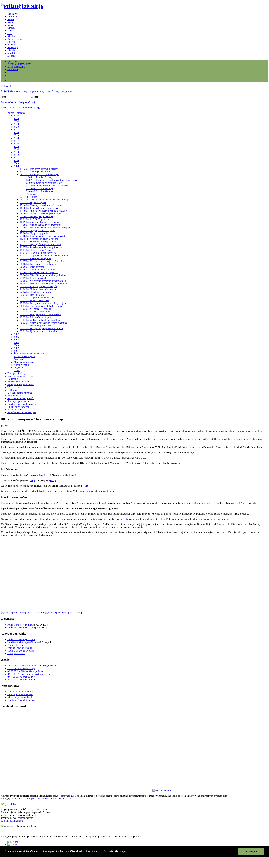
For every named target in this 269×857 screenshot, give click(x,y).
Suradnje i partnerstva (18, 401)
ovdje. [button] (123, 851)
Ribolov (11, 36)
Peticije (11, 44)
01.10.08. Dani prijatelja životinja (36, 216)
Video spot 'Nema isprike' (20, 694)
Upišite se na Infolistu (18, 406)
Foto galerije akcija (16, 373)
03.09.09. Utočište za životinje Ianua (44, 183)
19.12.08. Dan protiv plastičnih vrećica (39, 169)
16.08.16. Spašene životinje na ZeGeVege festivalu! (32, 665)
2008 (16, 166)
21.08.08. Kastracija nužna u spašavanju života (43, 236)
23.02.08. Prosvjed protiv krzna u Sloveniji (41, 314)
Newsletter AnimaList (18, 381)
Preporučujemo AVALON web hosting (20, 107)
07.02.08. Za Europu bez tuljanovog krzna (41, 320)
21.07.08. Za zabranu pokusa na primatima (41, 247)
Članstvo (11, 50)
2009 (16, 163)
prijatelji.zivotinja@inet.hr (126, 519)
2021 (16, 129)
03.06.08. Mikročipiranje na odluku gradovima (43, 275)
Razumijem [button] (251, 851)
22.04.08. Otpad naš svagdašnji (35, 292)
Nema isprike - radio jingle (20, 624)
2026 (16, 115)
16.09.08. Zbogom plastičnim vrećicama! (40, 222)
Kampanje (12, 47)
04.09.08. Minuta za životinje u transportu (40, 225)
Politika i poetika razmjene (20, 648)
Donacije (11, 55)
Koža (10, 22)
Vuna (10, 25)
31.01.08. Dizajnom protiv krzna (36, 325)
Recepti (11, 41)
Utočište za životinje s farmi (21, 627)
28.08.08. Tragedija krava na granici (37, 230)
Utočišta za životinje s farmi (21, 639)
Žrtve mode (19, 359)
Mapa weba (7, 102)
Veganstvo (12, 13)
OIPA (70, 798)
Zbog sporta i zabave (24, 362)
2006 (16, 336)
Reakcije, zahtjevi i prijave (20, 376)
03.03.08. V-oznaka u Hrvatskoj (36, 308)
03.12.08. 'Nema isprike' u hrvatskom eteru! (47, 185)
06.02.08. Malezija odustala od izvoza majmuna (43, 322)
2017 (16, 141)
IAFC (62, 798)
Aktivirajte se (14, 395)
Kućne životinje (15, 39)
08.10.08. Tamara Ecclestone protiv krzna (40, 213)
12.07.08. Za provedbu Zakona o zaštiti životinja (44, 255)
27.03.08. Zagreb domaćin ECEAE (37, 297)
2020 (16, 132)
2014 (16, 149)
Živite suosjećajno (16, 66)
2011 (16, 157)
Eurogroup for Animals (37, 798)
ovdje (43, 475)
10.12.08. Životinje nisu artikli (35, 171)
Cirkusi (11, 27)
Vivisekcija (12, 16)
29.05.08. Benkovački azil (33, 278)
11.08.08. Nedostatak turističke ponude (39, 239)
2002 (16, 348)
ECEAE (54, 798)
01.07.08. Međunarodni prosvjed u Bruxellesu (42, 261)
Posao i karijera (15, 409)
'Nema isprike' (33, 194)
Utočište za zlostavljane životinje (23, 642)
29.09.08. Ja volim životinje (39, 191)
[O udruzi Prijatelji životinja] (162, 790)
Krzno (10, 19)
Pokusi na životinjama (24, 356)
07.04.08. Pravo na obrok (32, 294)
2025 (16, 118)
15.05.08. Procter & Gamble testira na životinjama (44, 283)
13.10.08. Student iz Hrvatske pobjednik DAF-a (43, 211)
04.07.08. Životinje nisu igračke (35, 258)
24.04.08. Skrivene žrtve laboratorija (38, 289)
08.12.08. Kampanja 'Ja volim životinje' (39, 174)
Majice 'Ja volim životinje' (20, 691)
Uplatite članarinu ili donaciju (21, 404)
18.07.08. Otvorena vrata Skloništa (37, 250)
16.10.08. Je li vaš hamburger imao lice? (39, 208)
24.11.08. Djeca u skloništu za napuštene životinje (44, 199)
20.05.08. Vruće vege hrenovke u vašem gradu (43, 280)
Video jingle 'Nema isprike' (20, 697)
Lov (9, 33)
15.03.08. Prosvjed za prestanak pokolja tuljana (43, 303)
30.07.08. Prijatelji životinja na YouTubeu (40, 244)
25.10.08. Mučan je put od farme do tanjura (41, 205)
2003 (16, 345)
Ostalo (17, 370)
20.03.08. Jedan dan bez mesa (34, 300)
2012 (16, 155)
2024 (16, 121)
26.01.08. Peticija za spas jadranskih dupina (41, 328)
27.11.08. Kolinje (28, 197)
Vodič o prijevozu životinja (20, 650)
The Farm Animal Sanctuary (21, 700)
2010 (16, 160)
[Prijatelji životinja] (22, 6)
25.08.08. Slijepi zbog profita (34, 233)
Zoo (9, 30)
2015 (16, 146)
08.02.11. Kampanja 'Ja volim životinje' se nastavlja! (52, 180)
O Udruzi (12, 390)
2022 (16, 127)
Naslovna (12, 61)
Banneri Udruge (15, 645)
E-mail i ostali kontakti (12, 820)
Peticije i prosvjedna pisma (20, 384)
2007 (16, 334)
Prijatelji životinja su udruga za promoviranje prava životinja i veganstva (36, 91)
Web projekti (13, 387)
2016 (16, 143)
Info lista (11, 53)
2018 (16, 138)
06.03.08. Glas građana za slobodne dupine (41, 306)
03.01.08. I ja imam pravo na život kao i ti (40, 331)
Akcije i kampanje (16, 113)
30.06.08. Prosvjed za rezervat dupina (38, 264)
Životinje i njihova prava (19, 64)
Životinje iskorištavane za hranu (29, 353)
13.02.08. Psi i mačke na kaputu (35, 317)
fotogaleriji (42, 491)
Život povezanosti (16, 653)
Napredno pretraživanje (24, 102)
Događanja (12, 378)
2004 (16, 342)
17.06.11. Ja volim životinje (39, 177)
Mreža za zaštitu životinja (19, 392)
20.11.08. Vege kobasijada (33, 202)
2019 (16, 135)
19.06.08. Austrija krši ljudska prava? (38, 269)
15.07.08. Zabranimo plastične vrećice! (39, 253)
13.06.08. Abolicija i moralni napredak (39, 272)
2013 (16, 152)
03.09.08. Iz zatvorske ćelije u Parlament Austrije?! (45, 227)
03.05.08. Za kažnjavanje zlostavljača (38, 286)
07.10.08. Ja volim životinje (39, 188)
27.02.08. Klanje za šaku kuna (35, 311)
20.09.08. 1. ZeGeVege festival (35, 219)
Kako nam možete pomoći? (20, 398)
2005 (16, 339)
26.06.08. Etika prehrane (32, 266)
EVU (21, 798)
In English (6, 86)
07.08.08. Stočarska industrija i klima (38, 241)
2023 (16, 124)
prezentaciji (66, 491)
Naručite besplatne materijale (21, 412)
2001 (16, 350)
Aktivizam (12, 69)
